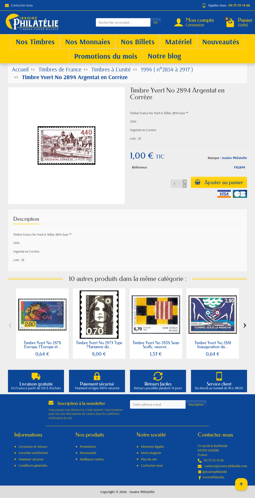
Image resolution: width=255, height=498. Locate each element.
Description (26, 219)
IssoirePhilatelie (213, 477)
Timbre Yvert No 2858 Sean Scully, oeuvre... (155, 344)
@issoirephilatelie (214, 471)
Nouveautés (88, 452)
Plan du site (149, 459)
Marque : (214, 158)
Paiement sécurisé (31, 459)
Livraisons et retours (33, 446)
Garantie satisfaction (33, 452)
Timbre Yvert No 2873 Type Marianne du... (99, 344)
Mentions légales (152, 446)
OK (155, 22)
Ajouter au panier (223, 182)
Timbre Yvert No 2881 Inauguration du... (212, 344)
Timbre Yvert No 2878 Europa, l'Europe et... (42, 344)
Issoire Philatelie (234, 158)
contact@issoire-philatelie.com (225, 466)
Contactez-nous (22, 5)
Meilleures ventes (92, 459)
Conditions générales (33, 465)
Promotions (88, 446)
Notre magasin (151, 452)
